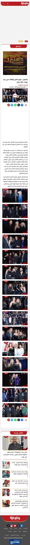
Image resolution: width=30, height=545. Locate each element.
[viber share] (12, 105)
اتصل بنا (7, 535)
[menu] (7, 3)
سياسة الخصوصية (15, 535)
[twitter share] (18, 105)
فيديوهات (25, 531)
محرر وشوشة (22, 85)
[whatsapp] (8, 105)
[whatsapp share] (15, 105)
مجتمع (20, 41)
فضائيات (6, 528)
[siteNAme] (24, 4)
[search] (3, 3)
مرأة (20, 531)
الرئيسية (25, 528)
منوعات (10, 531)
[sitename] (15, 518)
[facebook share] (22, 105)
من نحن (23, 535)
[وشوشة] (26, 41)
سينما (15, 528)
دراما (20, 528)
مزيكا (11, 528)
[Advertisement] (15, 23)
